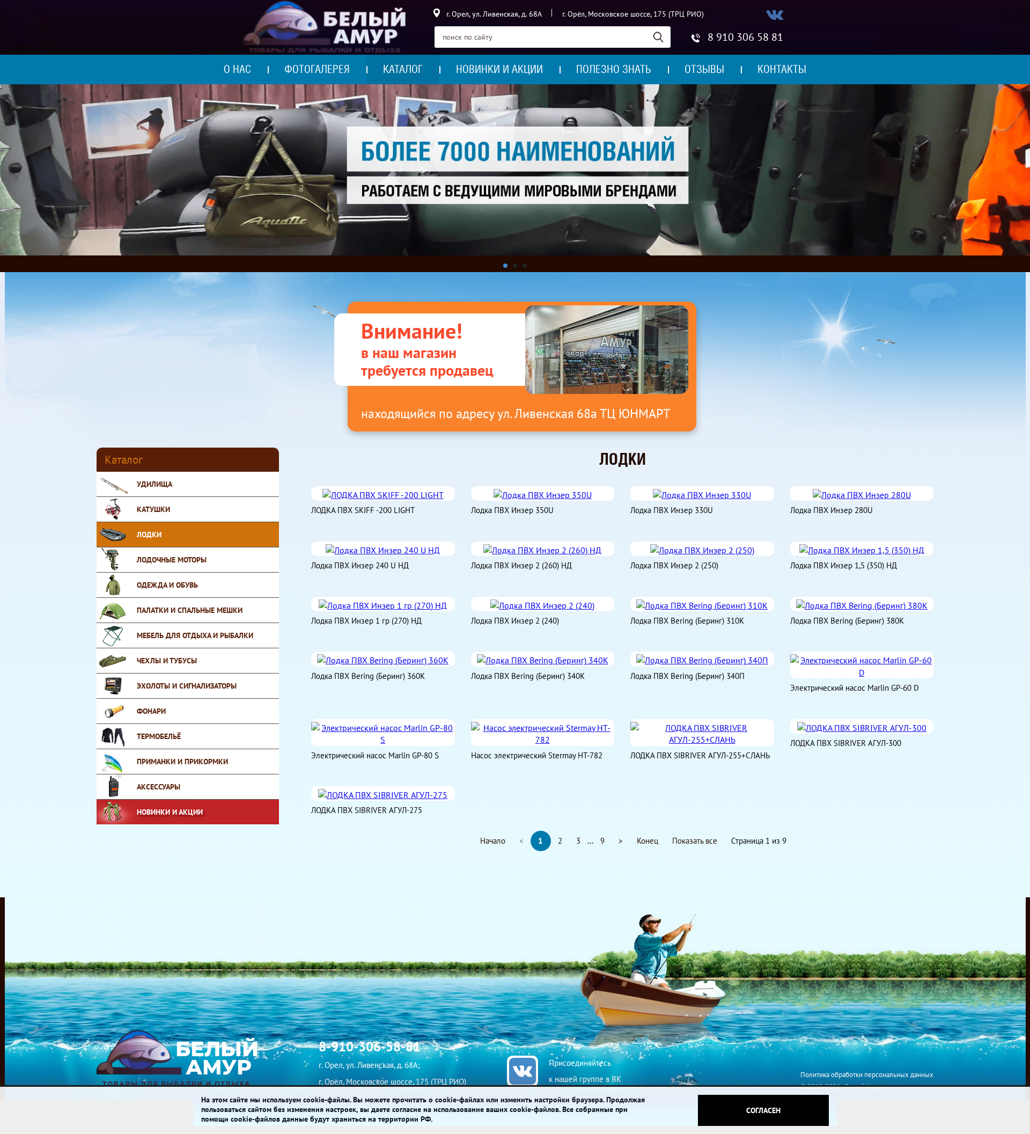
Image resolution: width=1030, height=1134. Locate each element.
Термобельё (159, 736)
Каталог (403, 69)
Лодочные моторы (172, 560)
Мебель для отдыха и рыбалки (195, 635)
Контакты (781, 69)
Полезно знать (613, 69)
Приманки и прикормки (182, 761)
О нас (237, 69)
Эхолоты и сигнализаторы (187, 686)
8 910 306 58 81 (745, 37)
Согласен (763, 1110)
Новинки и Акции (170, 812)
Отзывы (704, 69)
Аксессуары (158, 787)
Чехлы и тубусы (167, 660)
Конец (647, 841)
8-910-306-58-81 (370, 1046)
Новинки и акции (499, 69)
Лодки (149, 534)
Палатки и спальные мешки (189, 610)
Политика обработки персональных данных (866, 1074)
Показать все (694, 841)
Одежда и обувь (167, 585)
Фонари (151, 711)
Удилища (154, 484)
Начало (492, 841)
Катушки (153, 509)
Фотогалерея (317, 69)
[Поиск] (662, 37)
